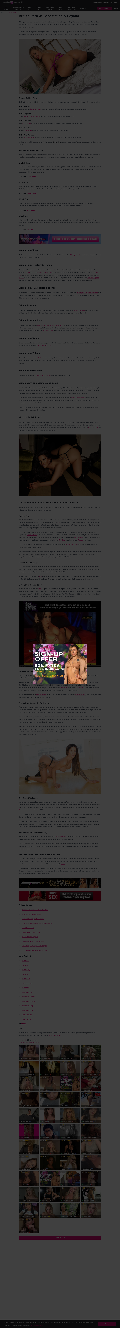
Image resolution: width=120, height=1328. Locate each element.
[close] (85, 646)
